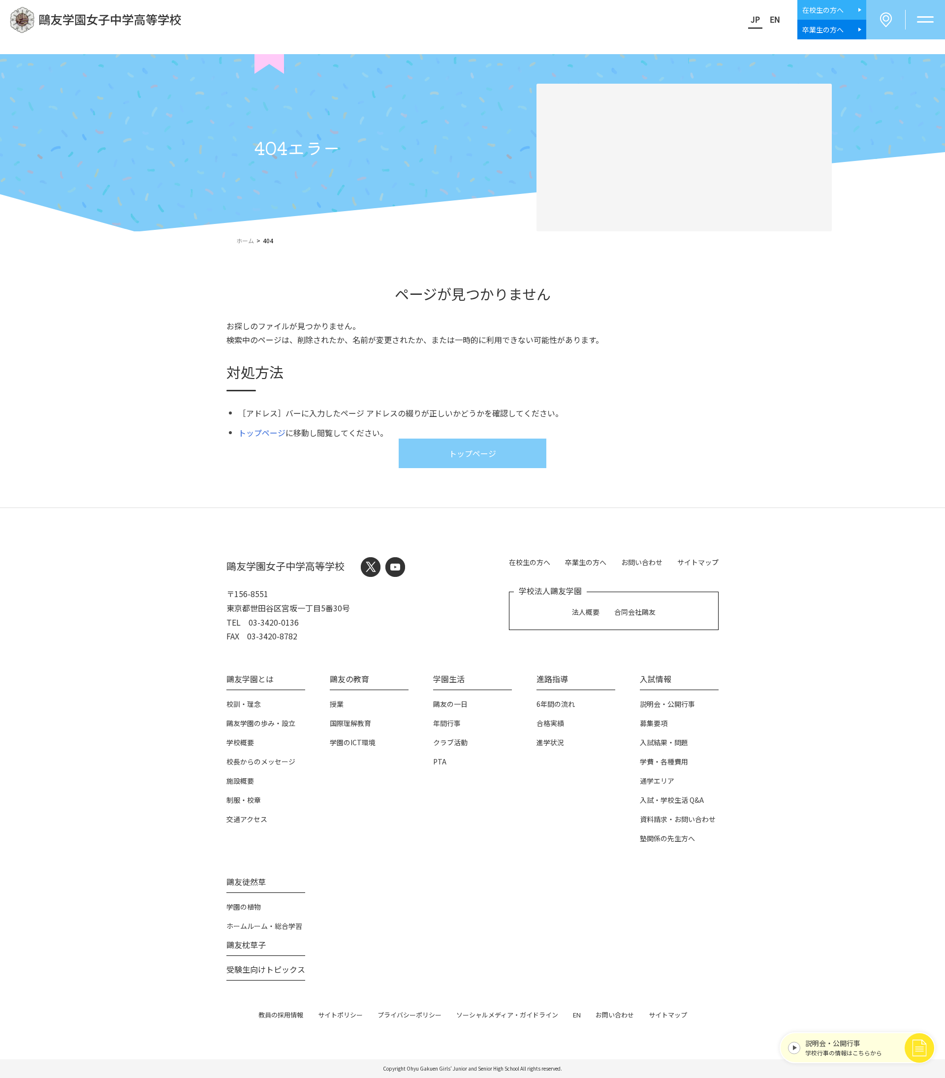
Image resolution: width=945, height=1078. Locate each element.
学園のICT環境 (353, 742)
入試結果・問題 (664, 742)
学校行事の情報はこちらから (843, 1047)
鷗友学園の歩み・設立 (260, 723)
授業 (337, 704)
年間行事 (447, 723)
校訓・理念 (243, 704)
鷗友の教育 (349, 679)
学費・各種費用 (664, 761)
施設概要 (240, 781)
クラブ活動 (450, 742)
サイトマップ (698, 562)
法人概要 (585, 612)
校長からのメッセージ (260, 761)
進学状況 (550, 742)
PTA (439, 761)
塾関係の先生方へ (667, 838)
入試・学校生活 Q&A (672, 800)
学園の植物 (243, 907)
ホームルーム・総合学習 (264, 926)
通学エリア (657, 781)
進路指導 (552, 679)
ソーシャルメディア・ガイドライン (507, 1014)
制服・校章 (243, 800)
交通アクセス (246, 819)
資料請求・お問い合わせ (678, 819)
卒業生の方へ (585, 562)
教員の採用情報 (280, 1014)
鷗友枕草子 (246, 945)
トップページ (261, 433)
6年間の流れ (555, 704)
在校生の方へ (529, 562)
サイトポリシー (340, 1014)
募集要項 (653, 723)
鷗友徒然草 (246, 882)
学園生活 (449, 679)
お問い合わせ (641, 562)
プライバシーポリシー (409, 1014)
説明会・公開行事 (667, 704)
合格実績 (550, 723)
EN (775, 19)
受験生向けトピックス (265, 969)
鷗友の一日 (450, 704)
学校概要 (240, 742)
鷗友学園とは (250, 679)
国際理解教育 (350, 723)
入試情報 (655, 679)
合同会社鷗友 (635, 612)
